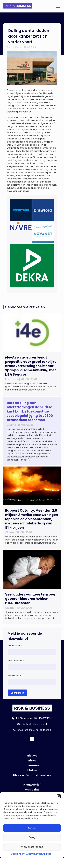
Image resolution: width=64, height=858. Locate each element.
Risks (18, 47)
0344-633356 (25, 730)
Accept (32, 828)
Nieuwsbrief (32, 785)
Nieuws (32, 756)
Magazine (32, 790)
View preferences (32, 846)
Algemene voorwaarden (39, 853)
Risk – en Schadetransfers (32, 775)
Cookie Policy (18, 853)
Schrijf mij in (17, 692)
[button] (59, 796)
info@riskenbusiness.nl (34, 724)
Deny (32, 837)
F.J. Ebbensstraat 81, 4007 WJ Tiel (34, 718)
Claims (11, 47)
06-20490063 (43, 730)
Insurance (32, 765)
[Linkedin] (32, 739)
